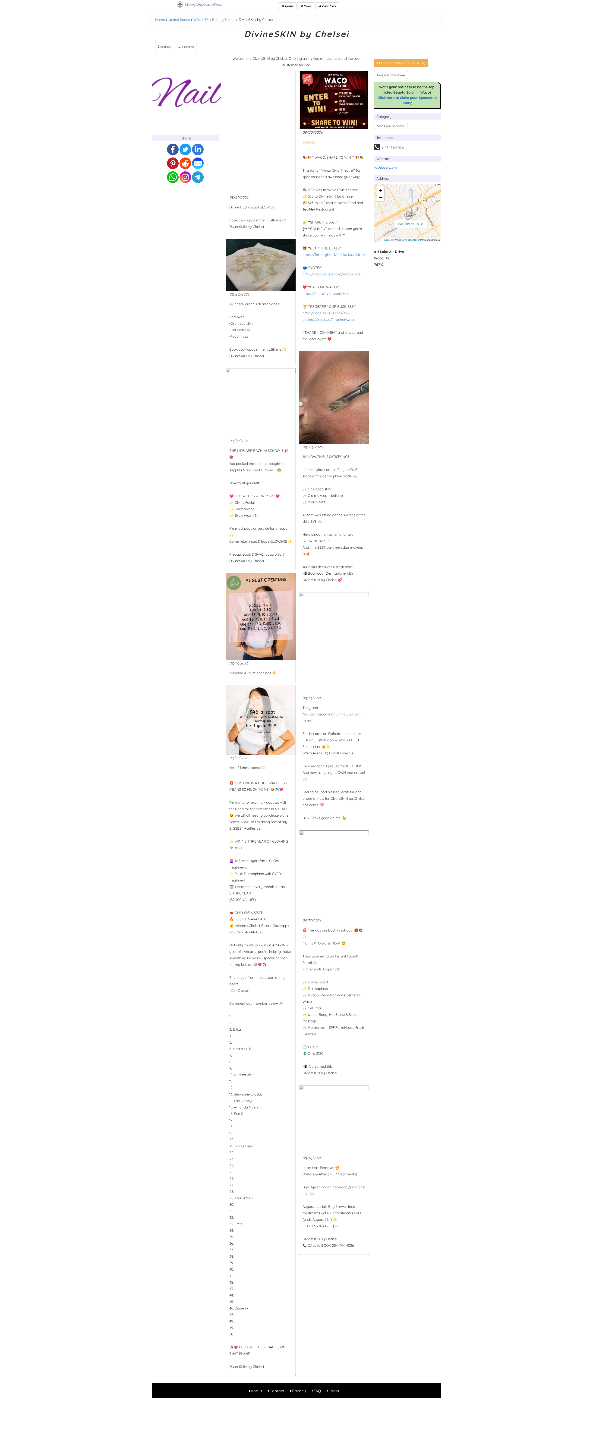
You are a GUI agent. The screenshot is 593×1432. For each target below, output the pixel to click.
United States (179, 19)
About (256, 1390)
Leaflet (386, 240)
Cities (307, 6)
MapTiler (400, 240)
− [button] (380, 197)
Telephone (187, 46)
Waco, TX (200, 19)
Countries (328, 6)
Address (165, 46)
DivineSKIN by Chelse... (410, 224)
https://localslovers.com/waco (327, 293)
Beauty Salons (223, 19)
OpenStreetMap (417, 240)
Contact (277, 1390)
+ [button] (380, 190)
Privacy (299, 1390)
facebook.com (385, 167)
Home (288, 6)
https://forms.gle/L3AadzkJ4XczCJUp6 (334, 254)
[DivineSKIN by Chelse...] (409, 214)
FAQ (317, 1390)
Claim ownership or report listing (401, 63)
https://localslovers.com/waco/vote (331, 274)
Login (333, 1390)
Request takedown (391, 75)
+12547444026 (393, 147)
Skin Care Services (390, 126)
